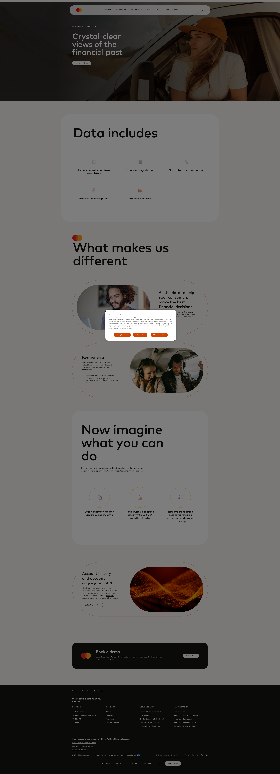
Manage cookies (159, 335)
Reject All (140, 335)
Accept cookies (122, 335)
